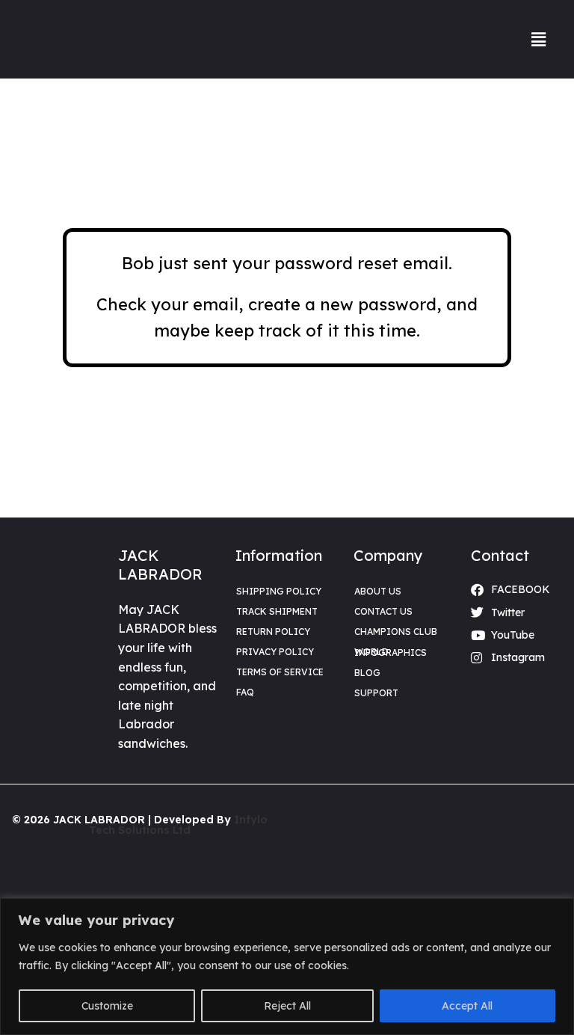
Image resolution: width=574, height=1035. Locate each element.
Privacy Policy (275, 651)
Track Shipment (277, 611)
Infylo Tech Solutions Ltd (178, 825)
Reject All (287, 1006)
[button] (539, 39)
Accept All (467, 1006)
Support (376, 692)
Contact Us (383, 611)
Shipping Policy (278, 591)
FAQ (245, 692)
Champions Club (395, 631)
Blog (367, 672)
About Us (377, 591)
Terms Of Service (280, 672)
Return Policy (273, 631)
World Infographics (390, 652)
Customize (107, 1006)
